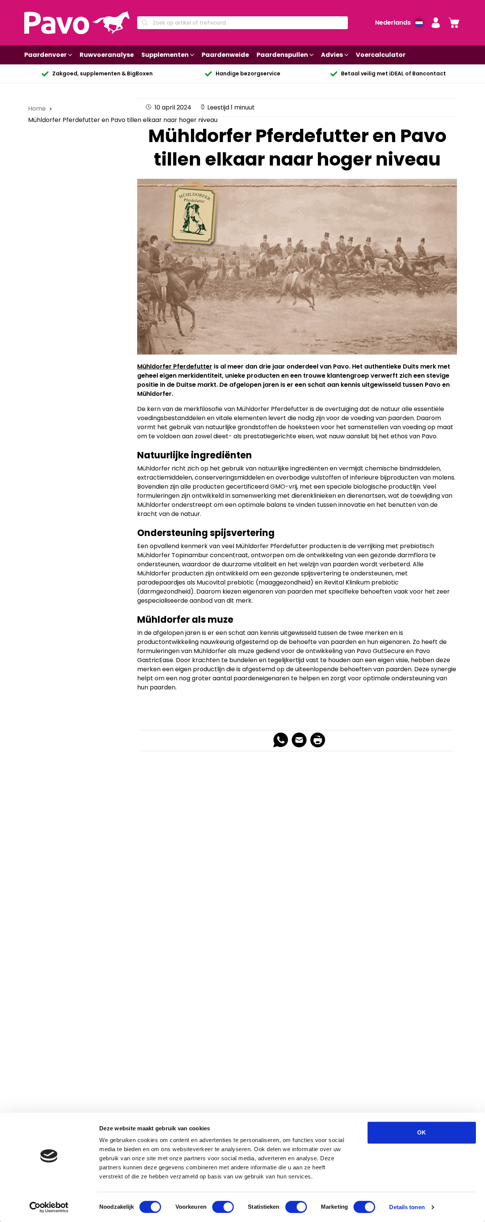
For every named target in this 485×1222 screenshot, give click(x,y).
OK (421, 1132)
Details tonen (406, 1207)
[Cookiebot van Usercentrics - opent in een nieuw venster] (49, 1207)
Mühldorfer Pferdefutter (174, 366)
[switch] (223, 1207)
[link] (454, 23)
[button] (436, 23)
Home (37, 108)
